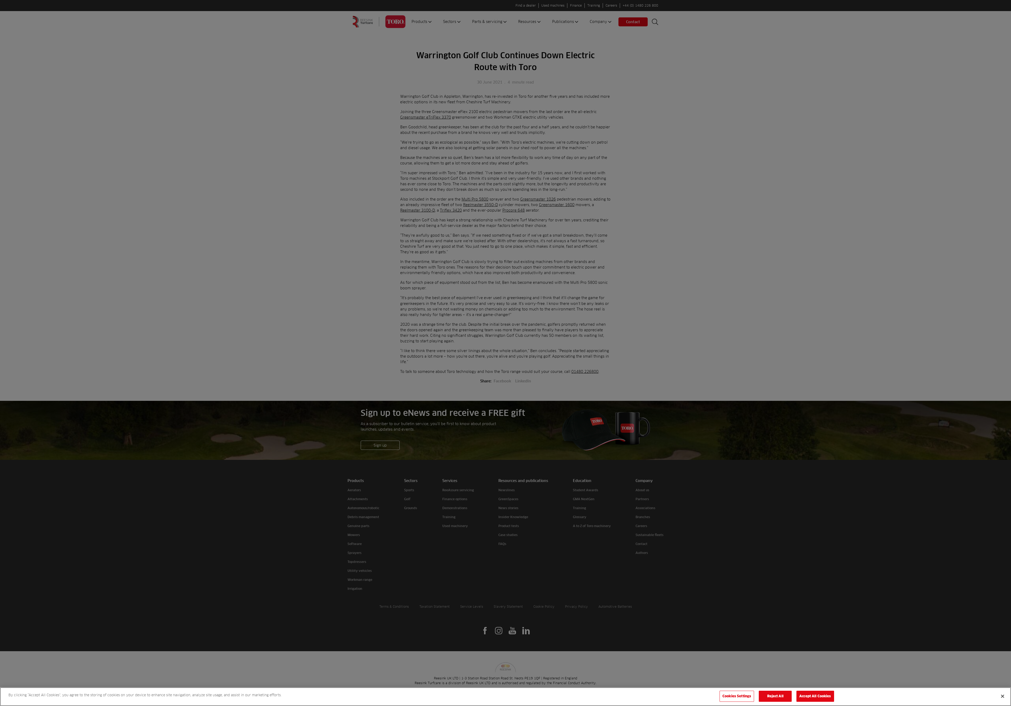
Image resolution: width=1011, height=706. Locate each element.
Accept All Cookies (815, 696)
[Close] (1002, 696)
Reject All (775, 696)
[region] (505, 696)
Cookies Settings (736, 696)
